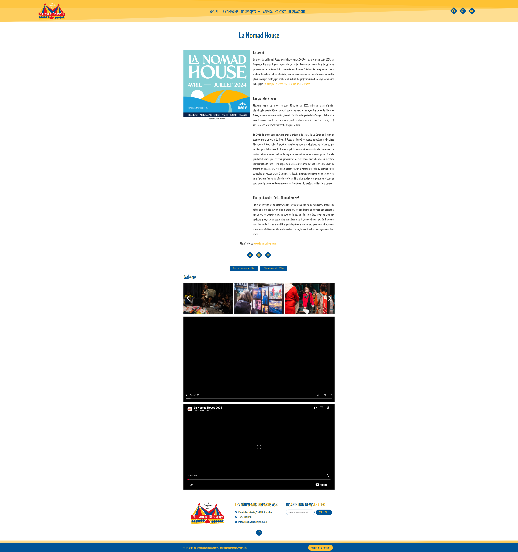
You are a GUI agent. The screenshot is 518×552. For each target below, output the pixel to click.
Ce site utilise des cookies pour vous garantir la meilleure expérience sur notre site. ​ (215, 547)
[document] (259, 276)
